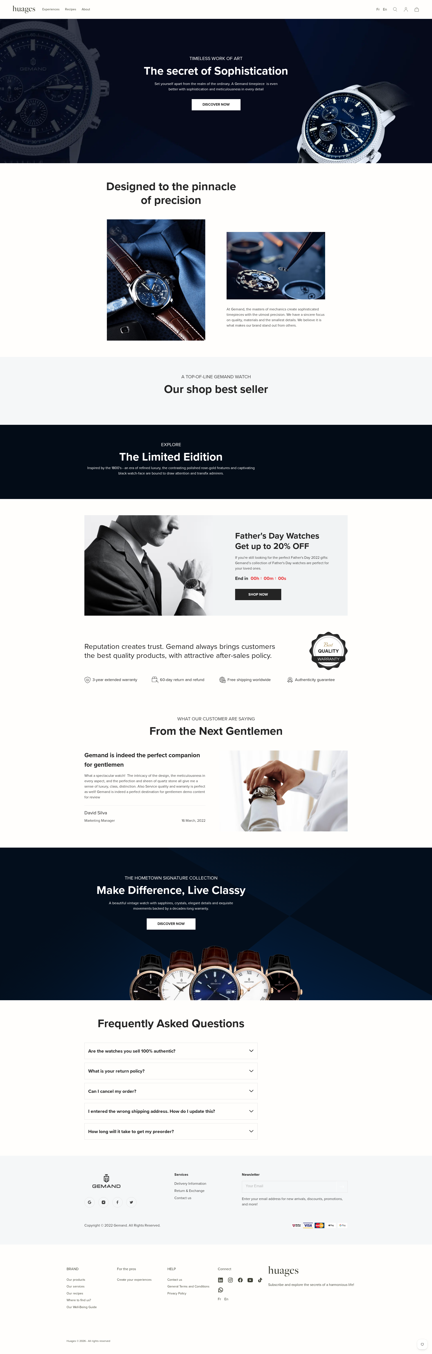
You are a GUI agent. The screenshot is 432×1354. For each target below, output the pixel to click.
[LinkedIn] (220, 1280)
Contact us (174, 1279)
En (385, 9)
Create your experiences (134, 1279)
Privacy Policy (176, 1293)
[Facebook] (240, 1280)
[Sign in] (406, 9)
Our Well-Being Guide (82, 1307)
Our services (76, 1286)
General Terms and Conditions (188, 1286)
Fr (378, 9)
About (86, 10)
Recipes (70, 10)
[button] (395, 9)
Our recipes (75, 1293)
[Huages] (283, 1271)
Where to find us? (79, 1300)
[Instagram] (230, 1280)
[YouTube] (250, 1280)
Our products (76, 1279)
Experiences (51, 10)
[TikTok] (260, 1280)
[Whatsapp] (220, 1290)
